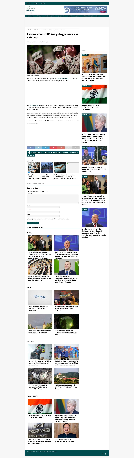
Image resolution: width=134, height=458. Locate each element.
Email (28, 210)
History (70, 16)
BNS (38, 42)
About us (29, 3)
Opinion (39, 16)
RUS (97, 16)
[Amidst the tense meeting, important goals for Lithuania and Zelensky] (94, 155)
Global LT (61, 16)
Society (29, 287)
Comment (29, 193)
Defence (43, 42)
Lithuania (30, 16)
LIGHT (77, 16)
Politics (29, 233)
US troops (31, 155)
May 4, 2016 (32, 42)
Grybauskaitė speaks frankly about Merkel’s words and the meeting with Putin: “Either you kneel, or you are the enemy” (94, 138)
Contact (36, 3)
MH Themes (54, 452)
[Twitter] (102, 454)
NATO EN (65, 152)
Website (29, 214)
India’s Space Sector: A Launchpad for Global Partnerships (90, 107)
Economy (30, 342)
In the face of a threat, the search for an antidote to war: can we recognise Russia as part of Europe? (94, 77)
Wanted (43, 3)
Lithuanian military (63, 78)
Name (28, 205)
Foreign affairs (49, 16)
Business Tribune (88, 16)
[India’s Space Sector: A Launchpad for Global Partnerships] (94, 94)
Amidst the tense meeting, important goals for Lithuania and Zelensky (94, 169)
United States (34, 105)
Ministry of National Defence (52, 152)
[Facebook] (105, 454)
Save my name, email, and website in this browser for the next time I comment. (49, 219)
